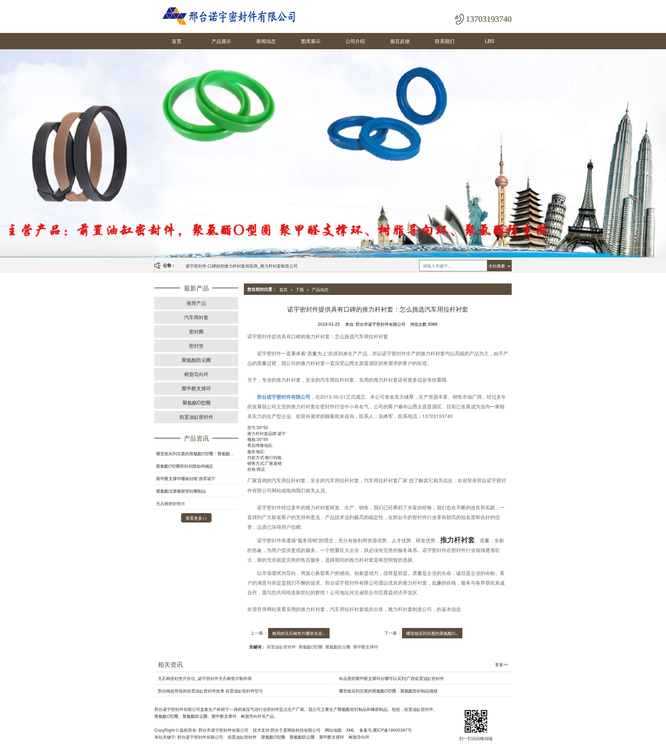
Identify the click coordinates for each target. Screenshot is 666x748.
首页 (176, 40)
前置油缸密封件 (281, 646)
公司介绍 (355, 40)
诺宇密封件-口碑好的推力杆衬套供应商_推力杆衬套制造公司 (242, 266)
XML (350, 730)
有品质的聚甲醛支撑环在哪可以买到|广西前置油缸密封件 (391, 678)
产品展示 (221, 40)
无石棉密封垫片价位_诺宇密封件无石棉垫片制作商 (205, 678)
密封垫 (196, 345)
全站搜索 (496, 266)
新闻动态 (266, 40)
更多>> (501, 664)
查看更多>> (196, 518)
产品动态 (320, 289)
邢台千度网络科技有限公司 (296, 730)
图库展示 (311, 40)
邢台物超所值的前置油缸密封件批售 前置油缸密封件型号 (210, 691)
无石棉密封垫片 (170, 503)
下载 (300, 289)
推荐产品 (196, 302)
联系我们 (444, 40)
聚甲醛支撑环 (365, 646)
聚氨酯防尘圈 (337, 646)
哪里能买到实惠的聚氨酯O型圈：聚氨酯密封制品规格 (197, 453)
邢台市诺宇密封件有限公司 (223, 730)
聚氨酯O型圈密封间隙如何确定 (184, 466)
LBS (489, 40)
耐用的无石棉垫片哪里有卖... (298, 633)
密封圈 (196, 331)
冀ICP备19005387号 (392, 730)
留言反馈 (400, 40)
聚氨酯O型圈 (311, 646)
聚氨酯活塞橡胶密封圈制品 (181, 491)
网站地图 (333, 730)
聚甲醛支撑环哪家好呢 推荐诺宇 (185, 478)
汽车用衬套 (196, 317)
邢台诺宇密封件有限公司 (200, 737)
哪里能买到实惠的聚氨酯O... (432, 633)
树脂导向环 (196, 374)
